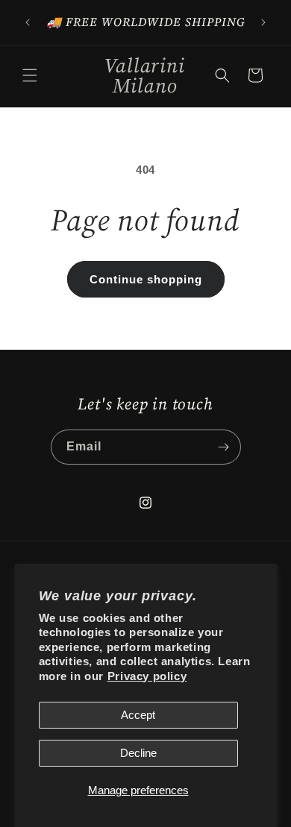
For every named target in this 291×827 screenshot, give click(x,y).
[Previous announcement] (27, 22)
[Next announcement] (263, 22)
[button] (29, 75)
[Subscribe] (223, 447)
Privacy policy (147, 676)
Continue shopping (146, 279)
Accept (138, 714)
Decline (138, 752)
